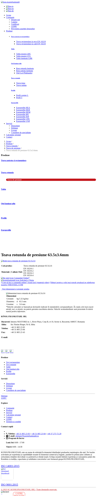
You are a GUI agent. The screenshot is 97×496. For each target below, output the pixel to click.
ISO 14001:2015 (10, 465)
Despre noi (15, 20)
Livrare (14, 130)
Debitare (14, 128)
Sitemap (4, 396)
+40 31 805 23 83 (23, 434)
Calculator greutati (13, 135)
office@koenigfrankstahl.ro (21, 335)
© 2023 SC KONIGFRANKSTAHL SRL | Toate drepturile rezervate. (29, 489)
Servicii (9, 123)
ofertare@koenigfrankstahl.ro (22, 340)
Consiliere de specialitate (21, 132)
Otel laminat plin (8, 203)
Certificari (15, 24)
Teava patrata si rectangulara (13, 160)
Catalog (14, 22)
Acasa (8, 15)
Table (8, 367)
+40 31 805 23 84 (38, 434)
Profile (4, 218)
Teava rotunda (11, 146)
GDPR (14, 26)
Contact (9, 137)
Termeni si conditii (13, 422)
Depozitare (15, 126)
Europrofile (6, 230)
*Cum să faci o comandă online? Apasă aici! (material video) (25, 282)
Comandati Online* (21, 278)
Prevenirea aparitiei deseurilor (23, 29)
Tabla (3, 189)
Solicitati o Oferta (26, 280)
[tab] (48, 289)
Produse (9, 31)
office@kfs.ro (16, 337)
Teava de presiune (13, 148)
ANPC (4, 398)
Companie (10, 17)
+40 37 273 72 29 (54, 434)
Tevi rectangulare (13, 362)
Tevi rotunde (11, 365)
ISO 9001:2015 (9, 484)
